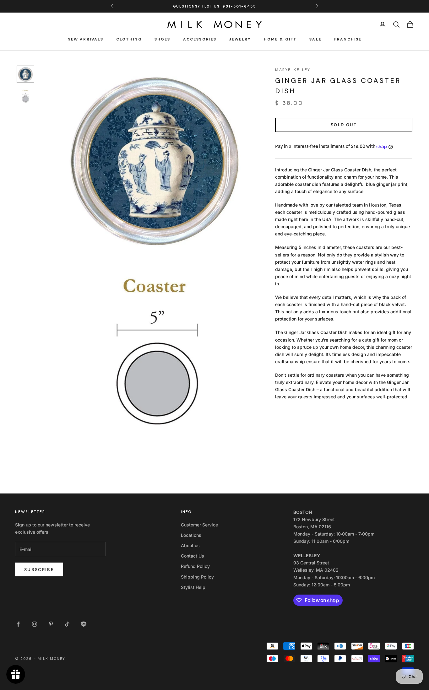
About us (190, 545)
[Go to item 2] (25, 96)
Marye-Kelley (292, 69)
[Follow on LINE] (83, 624)
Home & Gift (280, 39)
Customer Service (199, 524)
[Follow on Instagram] (34, 624)
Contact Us (192, 555)
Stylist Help (193, 587)
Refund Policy (195, 566)
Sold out (344, 124)
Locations (191, 535)
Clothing (129, 39)
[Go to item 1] (25, 74)
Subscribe (39, 569)
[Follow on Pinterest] (51, 624)
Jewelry (240, 39)
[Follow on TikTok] (67, 624)
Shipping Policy (197, 576)
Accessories (200, 39)
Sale (315, 39)
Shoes (163, 39)
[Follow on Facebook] (18, 624)
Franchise (347, 39)
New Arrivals (86, 39)
